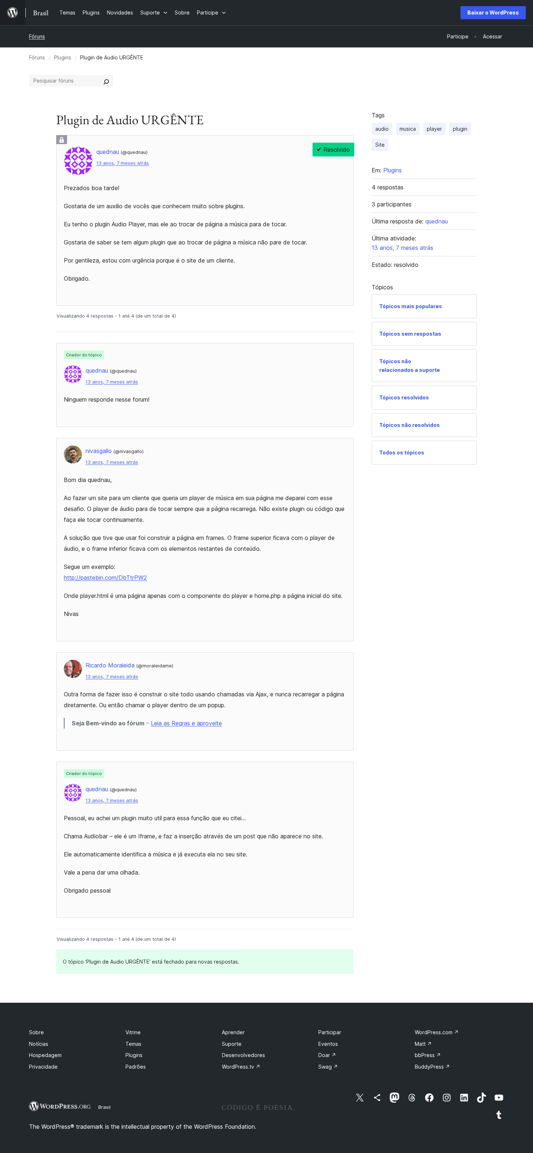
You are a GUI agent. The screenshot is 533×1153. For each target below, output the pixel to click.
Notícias (38, 1044)
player (434, 129)
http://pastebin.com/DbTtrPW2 (105, 577)
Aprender (233, 1032)
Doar (327, 1055)
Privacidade (43, 1067)
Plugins (62, 57)
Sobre (36, 1032)
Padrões (135, 1067)
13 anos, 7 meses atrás (122, 163)
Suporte (231, 1044)
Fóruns (37, 36)
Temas (133, 1044)
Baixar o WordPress (493, 12)
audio (382, 129)
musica (408, 129)
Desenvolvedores (243, 1055)
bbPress (428, 1055)
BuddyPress (432, 1067)
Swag (328, 1067)
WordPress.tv (241, 1067)
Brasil (104, 1107)
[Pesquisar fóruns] (106, 81)
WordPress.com (437, 1032)
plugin (460, 129)
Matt (423, 1044)
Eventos (328, 1044)
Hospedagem (45, 1055)
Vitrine (133, 1032)
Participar (329, 1032)
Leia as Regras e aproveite (186, 723)
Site (380, 145)
